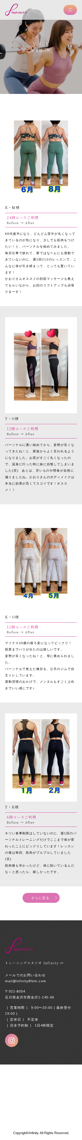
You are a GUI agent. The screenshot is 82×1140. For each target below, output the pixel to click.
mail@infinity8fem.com (25, 981)
